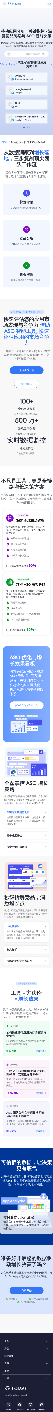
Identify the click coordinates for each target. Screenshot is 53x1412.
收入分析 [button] (12, 949)
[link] (4, 142)
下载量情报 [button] (13, 926)
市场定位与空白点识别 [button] (19, 960)
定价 (6, 1370)
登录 (49, 4)
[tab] (26, 812)
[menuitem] (26, 1341)
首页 (4, 142)
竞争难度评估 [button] (14, 835)
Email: (16, 1395)
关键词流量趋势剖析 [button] (18, 812)
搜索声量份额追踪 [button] (17, 846)
